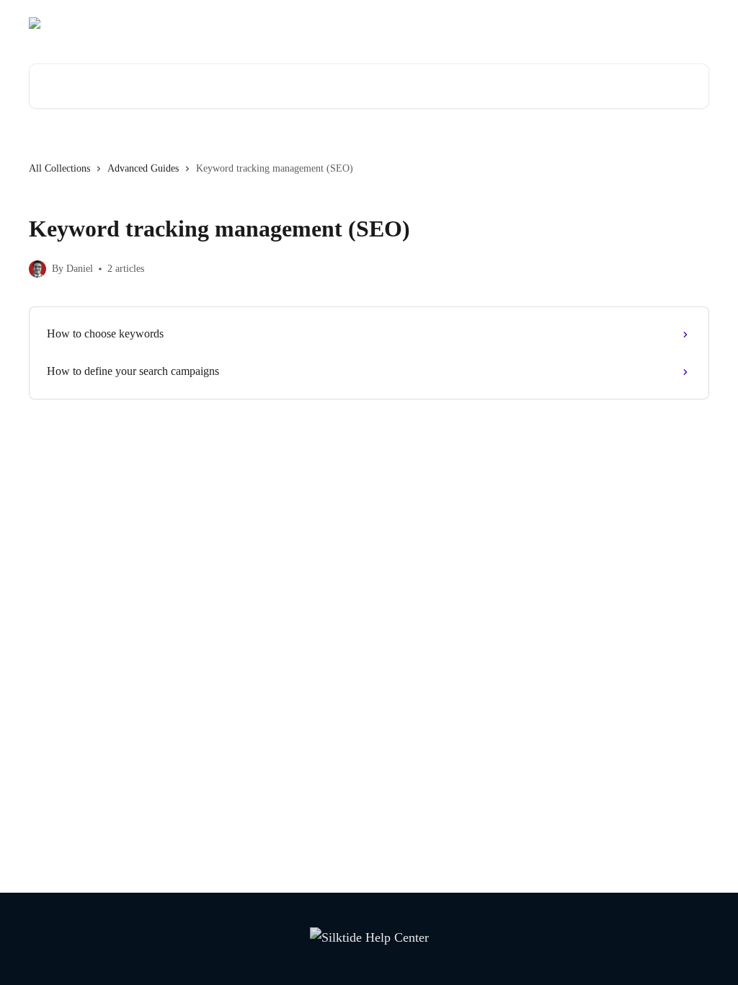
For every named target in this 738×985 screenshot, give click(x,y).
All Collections (59, 168)
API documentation (588, 23)
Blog (518, 23)
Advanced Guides (143, 168)
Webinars (470, 23)
